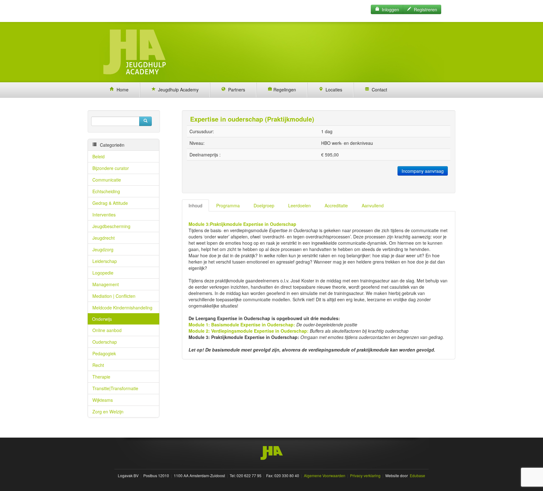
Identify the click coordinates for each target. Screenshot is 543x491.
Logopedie (102, 273)
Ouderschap (104, 342)
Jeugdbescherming (111, 226)
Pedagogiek (104, 353)
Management (105, 284)
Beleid (98, 156)
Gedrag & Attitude (110, 203)
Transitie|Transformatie (115, 388)
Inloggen (389, 9)
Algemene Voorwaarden (324, 475)
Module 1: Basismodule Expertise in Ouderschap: (242, 324)
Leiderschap (104, 261)
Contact (378, 89)
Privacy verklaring (365, 475)
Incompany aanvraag (423, 171)
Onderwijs (102, 319)
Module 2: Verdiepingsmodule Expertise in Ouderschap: (249, 331)
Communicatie (106, 180)
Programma (228, 205)
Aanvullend (373, 205)
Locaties (332, 89)
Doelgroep (264, 205)
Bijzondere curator (110, 168)
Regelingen (284, 89)
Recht (98, 365)
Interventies (104, 214)
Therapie (101, 377)
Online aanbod (107, 330)
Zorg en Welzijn (107, 411)
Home (121, 89)
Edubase (417, 475)
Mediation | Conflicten (113, 296)
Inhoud (195, 205)
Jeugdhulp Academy (177, 89)
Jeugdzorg (102, 249)
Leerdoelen (299, 205)
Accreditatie (336, 205)
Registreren (424, 9)
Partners (235, 89)
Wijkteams (102, 400)
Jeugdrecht (103, 238)
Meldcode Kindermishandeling (122, 307)
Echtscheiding (106, 191)
